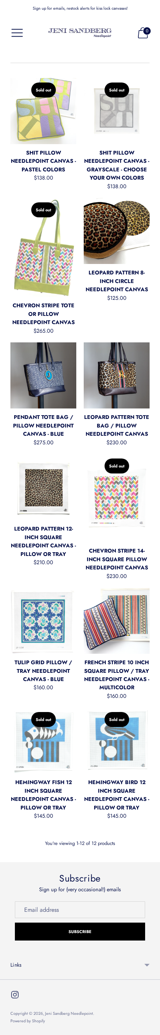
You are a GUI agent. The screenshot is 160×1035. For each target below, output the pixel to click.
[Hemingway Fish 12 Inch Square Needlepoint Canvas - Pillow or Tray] (43, 741)
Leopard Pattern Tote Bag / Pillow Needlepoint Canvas (116, 425)
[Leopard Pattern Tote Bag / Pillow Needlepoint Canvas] (117, 375)
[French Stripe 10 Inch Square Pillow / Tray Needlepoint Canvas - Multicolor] (117, 621)
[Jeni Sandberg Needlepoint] (80, 33)
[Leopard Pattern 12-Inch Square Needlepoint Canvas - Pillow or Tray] (43, 487)
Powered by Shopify (27, 1021)
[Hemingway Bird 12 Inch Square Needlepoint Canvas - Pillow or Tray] (117, 741)
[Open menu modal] (17, 32)
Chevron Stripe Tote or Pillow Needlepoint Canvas (43, 314)
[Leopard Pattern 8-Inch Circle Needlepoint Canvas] (117, 231)
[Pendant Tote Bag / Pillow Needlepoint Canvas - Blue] (43, 375)
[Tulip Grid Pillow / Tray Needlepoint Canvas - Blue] (43, 621)
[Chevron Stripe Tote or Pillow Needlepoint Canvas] (43, 247)
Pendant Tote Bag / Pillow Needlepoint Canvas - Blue (43, 425)
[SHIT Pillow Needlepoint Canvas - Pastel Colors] (43, 111)
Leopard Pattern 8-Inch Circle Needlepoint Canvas (117, 281)
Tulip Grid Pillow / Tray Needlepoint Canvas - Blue (43, 671)
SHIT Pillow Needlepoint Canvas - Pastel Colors (43, 161)
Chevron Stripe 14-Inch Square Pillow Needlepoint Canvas (117, 559)
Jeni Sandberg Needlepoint (69, 1013)
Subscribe (80, 932)
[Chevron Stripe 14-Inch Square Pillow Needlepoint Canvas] (117, 498)
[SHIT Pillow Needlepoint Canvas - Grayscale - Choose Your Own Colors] (117, 111)
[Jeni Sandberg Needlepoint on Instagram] (14, 996)
